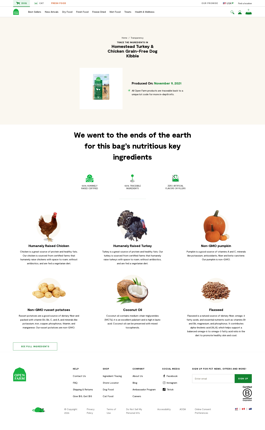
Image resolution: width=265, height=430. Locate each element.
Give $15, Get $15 (82, 396)
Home (124, 38)
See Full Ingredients (35, 346)
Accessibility (164, 409)
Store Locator (111, 382)
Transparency (137, 38)
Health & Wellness (144, 11)
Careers (136, 396)
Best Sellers (34, 11)
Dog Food (108, 389)
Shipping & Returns (83, 389)
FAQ (75, 382)
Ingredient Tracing (112, 375)
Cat (41, 3)
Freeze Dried (99, 11)
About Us (137, 375)
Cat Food (108, 396)
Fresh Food (58, 3)
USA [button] (229, 3)
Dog (24, 3)
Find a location (245, 3)
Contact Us (79, 375)
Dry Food (67, 11)
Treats (127, 11)
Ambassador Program (144, 389)
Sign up (243, 378)
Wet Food (115, 11)
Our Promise (210, 3)
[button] (232, 13)
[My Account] (240, 13)
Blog (134, 382)
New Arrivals (51, 11)
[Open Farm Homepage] (16, 12)
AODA (183, 409)
